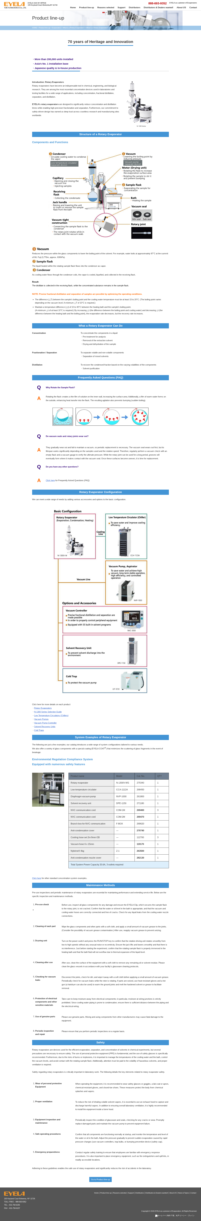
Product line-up (86, 7)
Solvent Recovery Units (44, 726)
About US (181, 7)
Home (73, 7)
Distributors (134, 7)
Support (121, 7)
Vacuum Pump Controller (45, 723)
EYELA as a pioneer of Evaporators (168, 1211)
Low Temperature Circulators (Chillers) (51, 715)
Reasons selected (105, 7)
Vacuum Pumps (41, 719)
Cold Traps (39, 730)
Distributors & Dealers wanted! (158, 7)
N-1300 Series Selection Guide (48, 712)
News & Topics (183, 1193)
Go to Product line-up (100, 1179)
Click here (50, 480)
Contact (193, 7)
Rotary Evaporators (43, 708)
